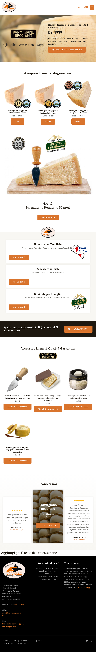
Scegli (17, 121)
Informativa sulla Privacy (48, 579)
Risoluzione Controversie (48, 576)
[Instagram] (91, 641)
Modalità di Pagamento (48, 571)
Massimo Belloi (17, 528)
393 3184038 (19, 604)
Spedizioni (48, 574)
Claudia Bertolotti (79, 537)
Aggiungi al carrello (17, 407)
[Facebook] (87, 641)
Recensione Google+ (17, 530)
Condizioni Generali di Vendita (47, 568)
